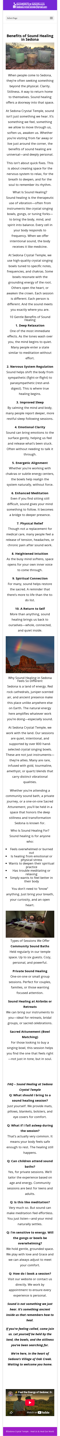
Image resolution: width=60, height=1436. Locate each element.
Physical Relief (31, 523)
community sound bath (23, 796)
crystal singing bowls (36, 749)
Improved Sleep (32, 402)
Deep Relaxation (32, 325)
